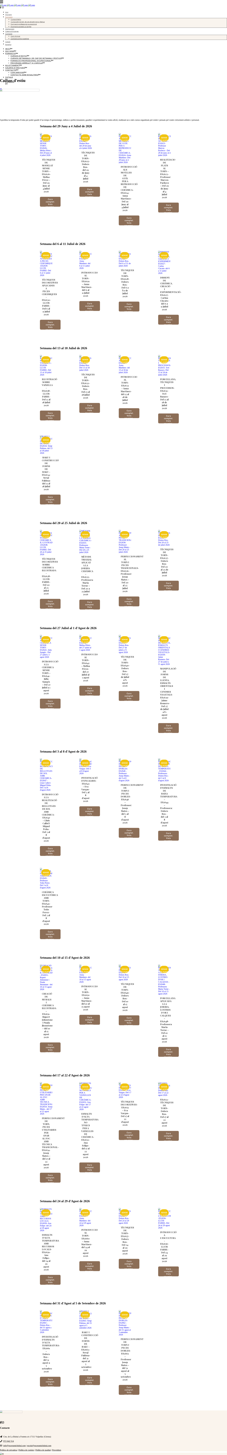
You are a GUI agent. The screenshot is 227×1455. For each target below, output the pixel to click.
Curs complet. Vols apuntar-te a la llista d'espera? (50, 202)
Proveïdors (56, 1450)
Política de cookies (26, 1450)
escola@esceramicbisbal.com (39, 1445)
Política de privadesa (8, 1450)
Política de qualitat (43, 1450)
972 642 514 (8, 1441)
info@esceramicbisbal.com (14, 1445)
